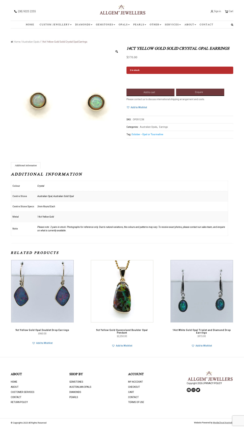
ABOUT (189, 25)
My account (135, 381)
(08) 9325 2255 (27, 11)
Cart (230, 11)
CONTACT (206, 25)
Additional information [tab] (26, 166)
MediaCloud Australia (223, 423)
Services (172, 25)
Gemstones (104, 25)
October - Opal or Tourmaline (147, 134)
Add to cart (149, 92)
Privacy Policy (213, 383)
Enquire (199, 92)
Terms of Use (136, 402)
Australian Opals (31, 41)
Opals (123, 25)
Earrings (163, 127)
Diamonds (82, 25)
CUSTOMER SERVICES (22, 392)
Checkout (134, 387)
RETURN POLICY (19, 402)
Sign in (217, 11)
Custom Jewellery (55, 25)
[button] (136, 108)
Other (154, 25)
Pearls (138, 25)
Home (30, 25)
